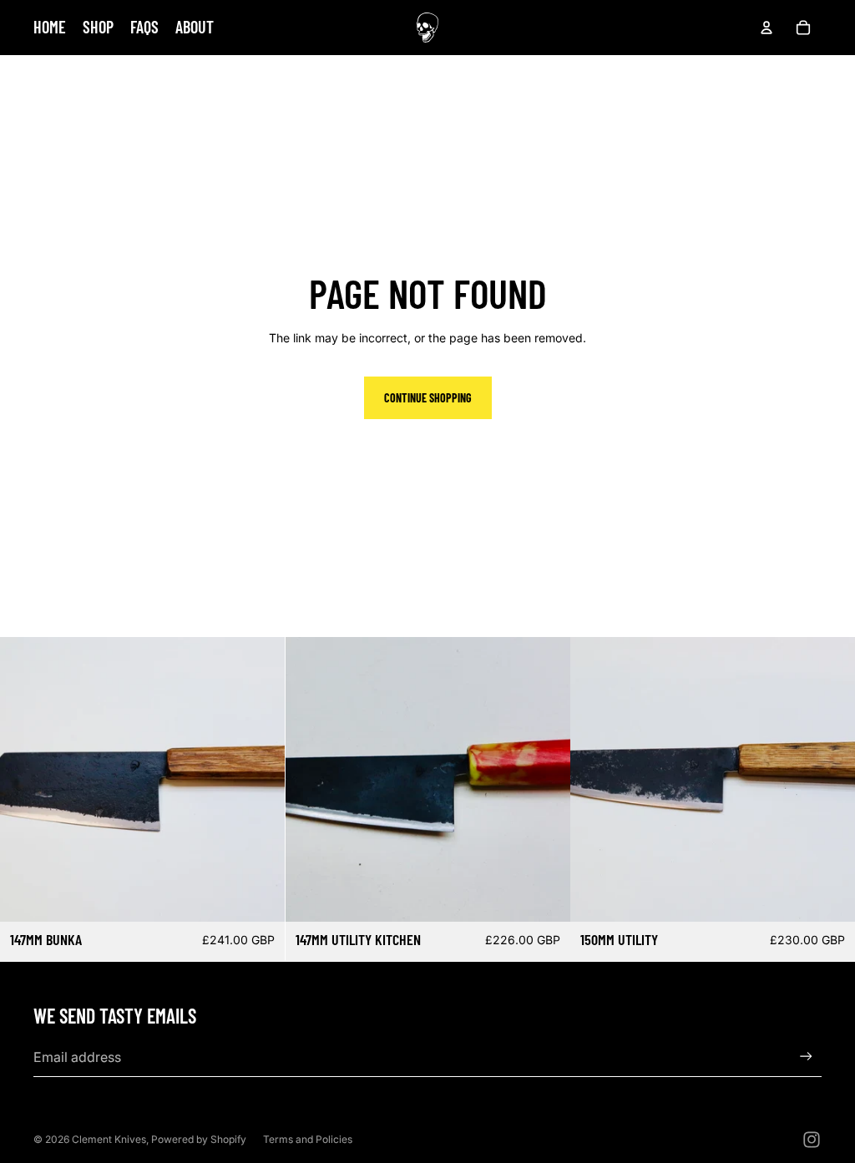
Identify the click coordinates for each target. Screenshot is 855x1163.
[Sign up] (806, 1056)
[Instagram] (812, 1140)
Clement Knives (109, 1139)
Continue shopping (428, 398)
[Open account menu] (766, 27)
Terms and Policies (307, 1139)
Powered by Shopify (198, 1139)
